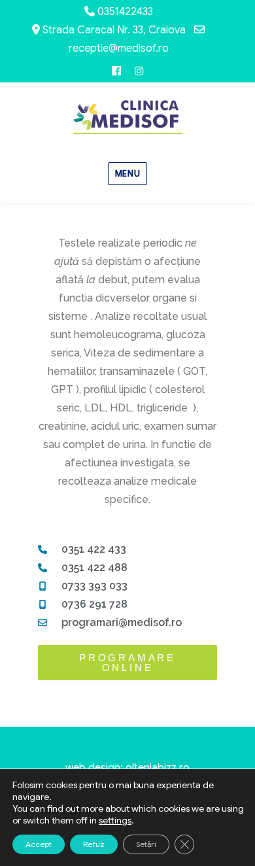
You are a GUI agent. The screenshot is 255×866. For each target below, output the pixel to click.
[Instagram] (139, 71)
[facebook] (116, 71)
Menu (127, 173)
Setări (146, 844)
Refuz (94, 844)
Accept (39, 844)
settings (115, 820)
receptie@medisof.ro (119, 48)
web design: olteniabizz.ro (127, 767)
